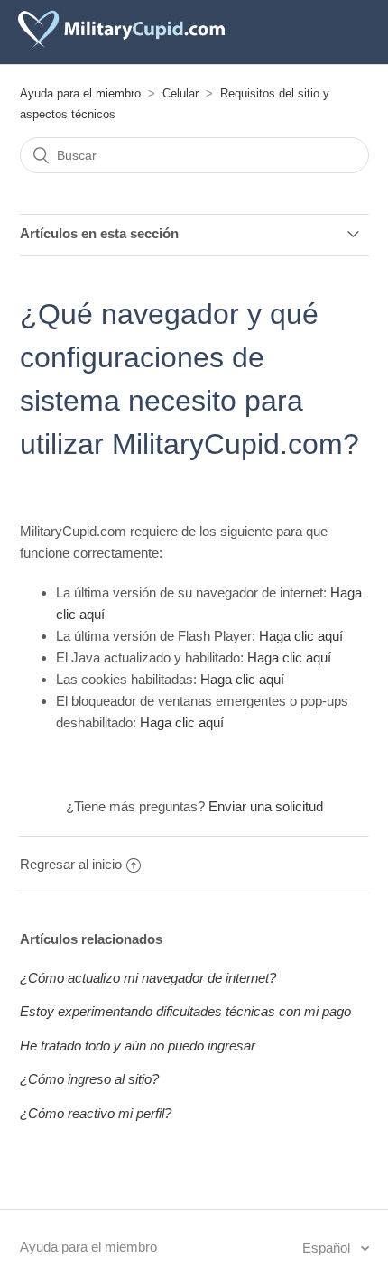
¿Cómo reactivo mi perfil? (95, 1113)
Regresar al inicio (71, 864)
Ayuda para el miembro (80, 93)
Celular (180, 93)
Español (328, 1247)
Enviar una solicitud (265, 806)
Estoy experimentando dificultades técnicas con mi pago (185, 1011)
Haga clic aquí (301, 635)
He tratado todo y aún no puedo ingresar (137, 1045)
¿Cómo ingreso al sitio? (89, 1079)
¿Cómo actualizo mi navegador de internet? (148, 977)
